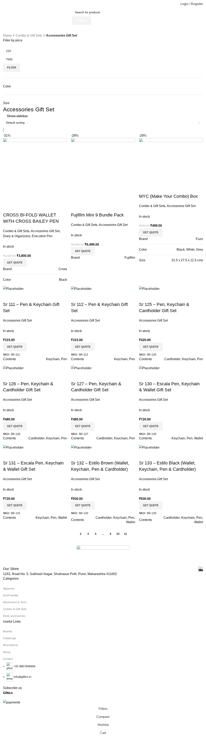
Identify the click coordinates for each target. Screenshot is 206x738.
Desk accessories (14, 615)
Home (7, 35)
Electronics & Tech (14, 602)
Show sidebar (17, 116)
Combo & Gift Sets (29, 35)
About (6, 652)
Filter (11, 67)
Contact (8, 658)
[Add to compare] (144, 188)
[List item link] (103, 671)
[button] (151, 232)
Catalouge (9, 638)
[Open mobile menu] (4, 4)
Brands (7, 631)
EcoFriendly (10, 595)
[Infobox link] (103, 569)
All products (10, 645)
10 (117, 533)
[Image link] (103, 555)
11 (125, 533)
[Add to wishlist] (166, 188)
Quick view (155, 188)
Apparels (8, 588)
